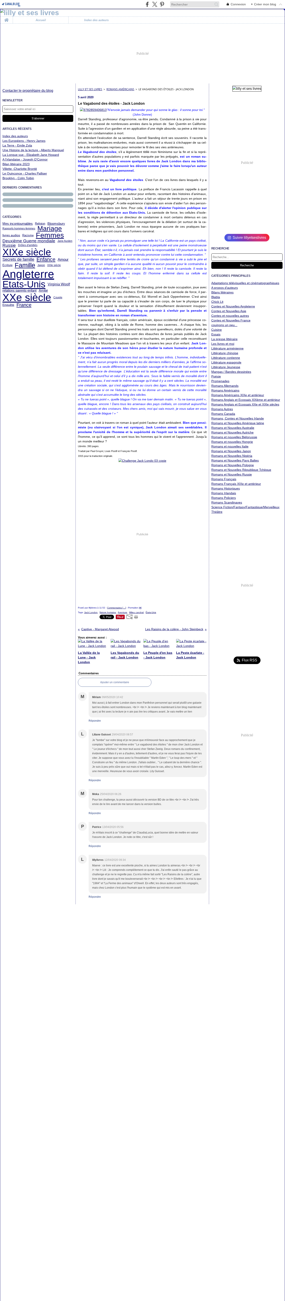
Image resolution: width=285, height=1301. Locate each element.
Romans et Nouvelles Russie (231, 474)
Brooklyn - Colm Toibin (18, 178)
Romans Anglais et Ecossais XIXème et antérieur (245, 400)
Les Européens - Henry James (23, 141)
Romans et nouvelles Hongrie (232, 442)
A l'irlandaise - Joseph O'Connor (25, 159)
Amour (63, 259)
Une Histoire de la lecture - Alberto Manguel (33, 150)
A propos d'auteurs (224, 287)
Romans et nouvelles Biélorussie (234, 437)
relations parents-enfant (19, 290)
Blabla (215, 297)
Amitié (43, 290)
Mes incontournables (17, 223)
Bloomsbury (56, 223)
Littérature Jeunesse (225, 367)
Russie (9, 245)
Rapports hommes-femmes (18, 228)
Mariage (49, 228)
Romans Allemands (224, 385)
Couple (57, 297)
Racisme (28, 235)
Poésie (216, 376)
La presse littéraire (224, 339)
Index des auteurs (96, 20)
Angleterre (28, 274)
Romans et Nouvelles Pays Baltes (235, 460)
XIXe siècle (26, 252)
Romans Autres (222, 409)
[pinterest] (162, 4)
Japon (41, 265)
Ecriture (7, 265)
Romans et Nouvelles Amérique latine (237, 423)
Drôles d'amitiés (27, 245)
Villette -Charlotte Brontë (19, 169)
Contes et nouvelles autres (230, 315)
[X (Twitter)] (154, 4)
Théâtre (216, 512)
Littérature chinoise (224, 353)
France (23, 305)
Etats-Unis (23, 284)
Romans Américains (120, 89)
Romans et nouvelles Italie (229, 446)
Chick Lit (217, 301)
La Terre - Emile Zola (17, 145)
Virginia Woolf (59, 284)
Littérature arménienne (227, 348)
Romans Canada (223, 414)
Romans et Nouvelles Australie (232, 428)
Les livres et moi (222, 343)
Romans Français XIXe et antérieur (236, 484)
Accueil (41, 20)
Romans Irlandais (223, 493)
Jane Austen (64, 241)
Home (6, 18)
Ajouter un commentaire (114, 682)
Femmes (50, 235)
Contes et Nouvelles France (230, 320)
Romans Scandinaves (226, 502)
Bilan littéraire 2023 (16, 164)
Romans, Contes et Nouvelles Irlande (237, 418)
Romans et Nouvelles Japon (231, 451)
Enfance (46, 259)
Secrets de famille (18, 260)
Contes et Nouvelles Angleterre (233, 306)
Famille (25, 265)
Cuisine (216, 329)
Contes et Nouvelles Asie (228, 311)
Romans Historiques (225, 488)
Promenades (220, 381)
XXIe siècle (54, 265)
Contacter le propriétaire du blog (27, 90)
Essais (215, 334)
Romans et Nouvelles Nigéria (231, 456)
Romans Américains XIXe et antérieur (237, 395)
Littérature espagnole (226, 362)
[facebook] (147, 4)
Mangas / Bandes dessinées (231, 371)
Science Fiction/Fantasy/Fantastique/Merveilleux (245, 507)
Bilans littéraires (222, 292)
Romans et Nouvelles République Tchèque (241, 470)
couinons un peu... (224, 325)
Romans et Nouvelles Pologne (232, 465)
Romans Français (223, 479)
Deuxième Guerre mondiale (28, 241)
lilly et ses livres (90, 89)
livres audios (11, 235)
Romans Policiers (223, 498)
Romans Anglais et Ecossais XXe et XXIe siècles (245, 404)
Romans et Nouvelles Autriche (232, 432)
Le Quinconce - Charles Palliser (24, 173)
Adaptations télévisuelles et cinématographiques (245, 283)
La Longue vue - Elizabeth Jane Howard (30, 155)
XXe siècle (26, 297)
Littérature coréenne (225, 357)
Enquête (8, 305)
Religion (40, 223)
